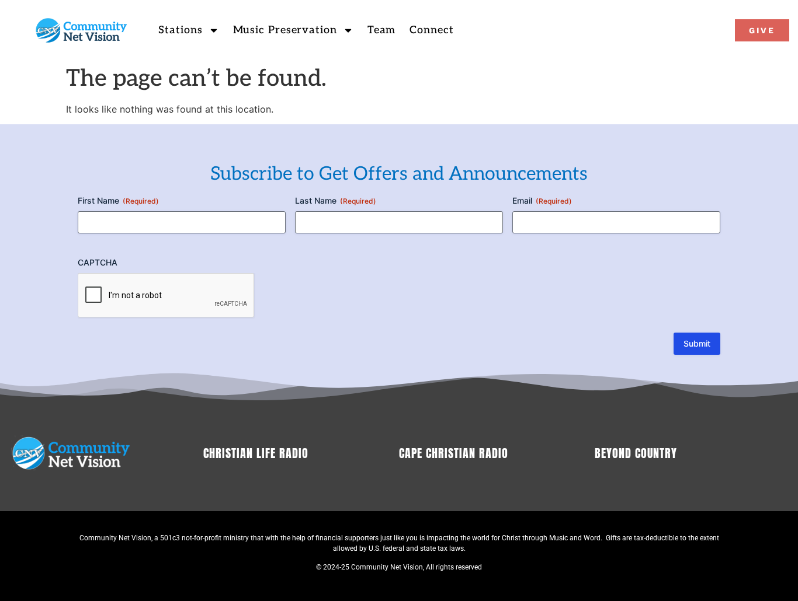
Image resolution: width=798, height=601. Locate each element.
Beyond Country (636, 453)
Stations (180, 30)
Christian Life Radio (255, 453)
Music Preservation (285, 30)
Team (381, 30)
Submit (696, 343)
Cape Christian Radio (453, 453)
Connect (431, 30)
